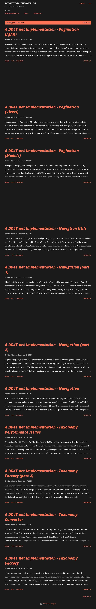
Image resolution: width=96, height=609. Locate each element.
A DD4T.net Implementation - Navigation (42, 388)
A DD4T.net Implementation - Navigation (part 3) (47, 269)
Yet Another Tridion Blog (20, 3)
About (26, 13)
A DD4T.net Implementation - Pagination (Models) (42, 153)
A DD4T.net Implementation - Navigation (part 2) (47, 347)
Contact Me (37, 13)
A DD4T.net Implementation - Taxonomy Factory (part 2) (41, 473)
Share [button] (7, 61)
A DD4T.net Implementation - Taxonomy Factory (41, 561)
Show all (86, 23)
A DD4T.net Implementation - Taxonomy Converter (41, 517)
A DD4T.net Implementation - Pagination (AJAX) (42, 32)
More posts (87, 597)
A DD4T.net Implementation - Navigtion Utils (46, 228)
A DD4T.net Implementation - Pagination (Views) (42, 109)
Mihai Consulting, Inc (12, 13)
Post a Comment (17, 61)
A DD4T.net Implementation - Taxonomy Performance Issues (41, 429)
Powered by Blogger (49, 604)
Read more (87, 61)
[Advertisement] (48, 83)
